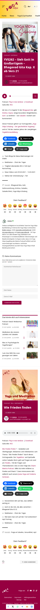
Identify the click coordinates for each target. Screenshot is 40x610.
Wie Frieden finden (9, 449)
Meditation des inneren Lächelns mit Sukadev (10, 333)
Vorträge (14, 55)
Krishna (5, 113)
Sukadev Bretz (7, 191)
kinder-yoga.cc (6, 230)
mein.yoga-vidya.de (23, 232)
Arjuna (10, 113)
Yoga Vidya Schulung (20, 191)
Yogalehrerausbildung (10, 132)
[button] (4, 6)
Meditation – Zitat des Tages (15, 162)
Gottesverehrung (8, 188)
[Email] (27, 606)
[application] (20, 96)
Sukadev (23, 115)
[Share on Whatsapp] (17, 606)
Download (29, 102)
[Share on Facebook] (8, 606)
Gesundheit (28, 532)
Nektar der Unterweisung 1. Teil (16, 176)
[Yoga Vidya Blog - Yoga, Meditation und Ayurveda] (12, 6)
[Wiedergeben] (4, 96)
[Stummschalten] (35, 96)
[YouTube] (30, 590)
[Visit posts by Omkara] (6, 82)
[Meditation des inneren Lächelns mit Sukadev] (32, 334)
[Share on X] (13, 606)
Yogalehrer (20, 457)
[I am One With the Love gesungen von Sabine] (32, 355)
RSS (11, 105)
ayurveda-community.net (23, 230)
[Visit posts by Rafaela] (6, 418)
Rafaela (14, 417)
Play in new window (16, 102)
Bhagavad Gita (28, 110)
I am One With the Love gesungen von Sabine (11, 354)
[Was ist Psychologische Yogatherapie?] (32, 344)
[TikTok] (36, 590)
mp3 (34, 532)
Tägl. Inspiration (17, 403)
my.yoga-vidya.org (8, 232)
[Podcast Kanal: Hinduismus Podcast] (32, 323)
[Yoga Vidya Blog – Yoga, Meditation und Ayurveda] (5, 590)
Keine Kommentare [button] (30, 562)
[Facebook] (28, 590)
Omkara (14, 81)
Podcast (7, 55)
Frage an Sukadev (17, 532)
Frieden (7, 463)
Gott (4, 115)
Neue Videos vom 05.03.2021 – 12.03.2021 (20, 172)
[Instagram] (33, 590)
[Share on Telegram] (22, 606)
